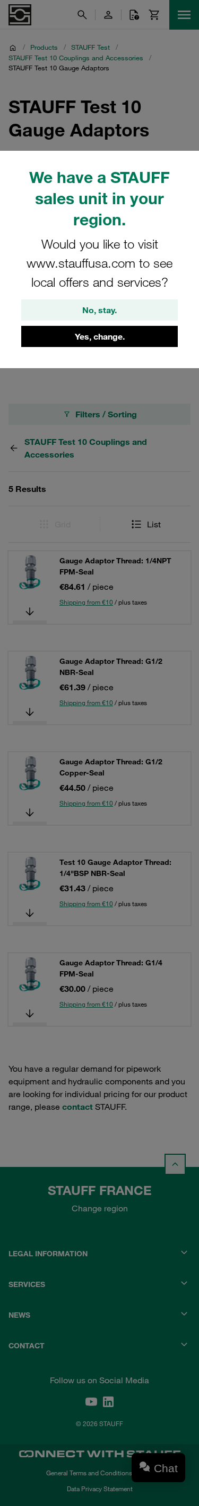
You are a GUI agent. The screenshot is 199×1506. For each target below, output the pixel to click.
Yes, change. (100, 336)
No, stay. (99, 310)
